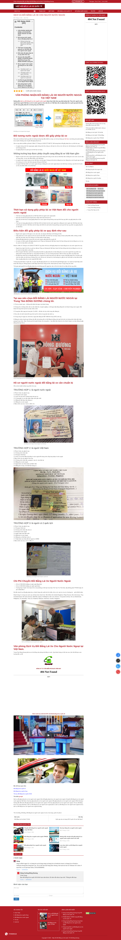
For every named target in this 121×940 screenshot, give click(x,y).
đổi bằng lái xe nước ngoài (93, 172)
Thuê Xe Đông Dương (93, 205)
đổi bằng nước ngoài (81, 11)
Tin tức (93, 11)
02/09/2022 (25, 869)
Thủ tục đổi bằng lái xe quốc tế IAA (23, 793)
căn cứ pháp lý (89, 166)
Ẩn (24, 23)
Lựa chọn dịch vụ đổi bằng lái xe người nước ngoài (71, 846)
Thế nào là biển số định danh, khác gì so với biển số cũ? (95, 128)
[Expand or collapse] (32, 21)
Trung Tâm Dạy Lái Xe (93, 210)
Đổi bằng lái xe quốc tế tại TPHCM (95, 138)
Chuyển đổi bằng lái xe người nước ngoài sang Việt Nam (36, 828)
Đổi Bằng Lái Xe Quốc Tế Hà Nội (94, 132)
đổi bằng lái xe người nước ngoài (35, 812)
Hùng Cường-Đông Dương (29, 873)
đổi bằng (23, 812)
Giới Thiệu (51, 11)
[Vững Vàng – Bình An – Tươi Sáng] (29, 6)
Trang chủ (42, 11)
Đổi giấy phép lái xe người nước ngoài (35, 845)
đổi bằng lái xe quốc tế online (93, 178)
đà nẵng (18, 812)
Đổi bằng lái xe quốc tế (20, 788)
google (21, 796)
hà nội (45, 812)
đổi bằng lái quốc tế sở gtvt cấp (94, 169)
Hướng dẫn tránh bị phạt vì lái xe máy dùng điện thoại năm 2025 (95, 124)
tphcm (60, 812)
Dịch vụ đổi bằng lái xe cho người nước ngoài (95, 152)
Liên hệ (100, 11)
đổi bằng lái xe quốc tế (65, 11)
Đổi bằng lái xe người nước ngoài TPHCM (36, 836)
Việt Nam (66, 139)
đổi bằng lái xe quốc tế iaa (92, 175)
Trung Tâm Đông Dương (93, 207)
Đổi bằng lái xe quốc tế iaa (20, 791)
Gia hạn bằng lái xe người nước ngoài (70, 828)
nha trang (50, 812)
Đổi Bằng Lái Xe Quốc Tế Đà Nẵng (95, 135)
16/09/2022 (29, 879)
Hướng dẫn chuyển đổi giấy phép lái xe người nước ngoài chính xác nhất (71, 837)
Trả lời (18, 869)
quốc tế (56, 812)
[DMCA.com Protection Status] (91, 913)
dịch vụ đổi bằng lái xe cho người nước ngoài (33, 101)
